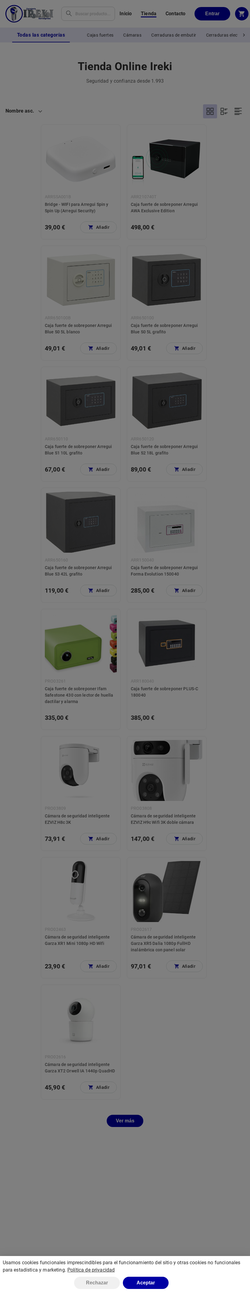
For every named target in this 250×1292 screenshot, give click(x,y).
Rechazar (97, 1282)
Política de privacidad (91, 1270)
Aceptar (146, 1282)
